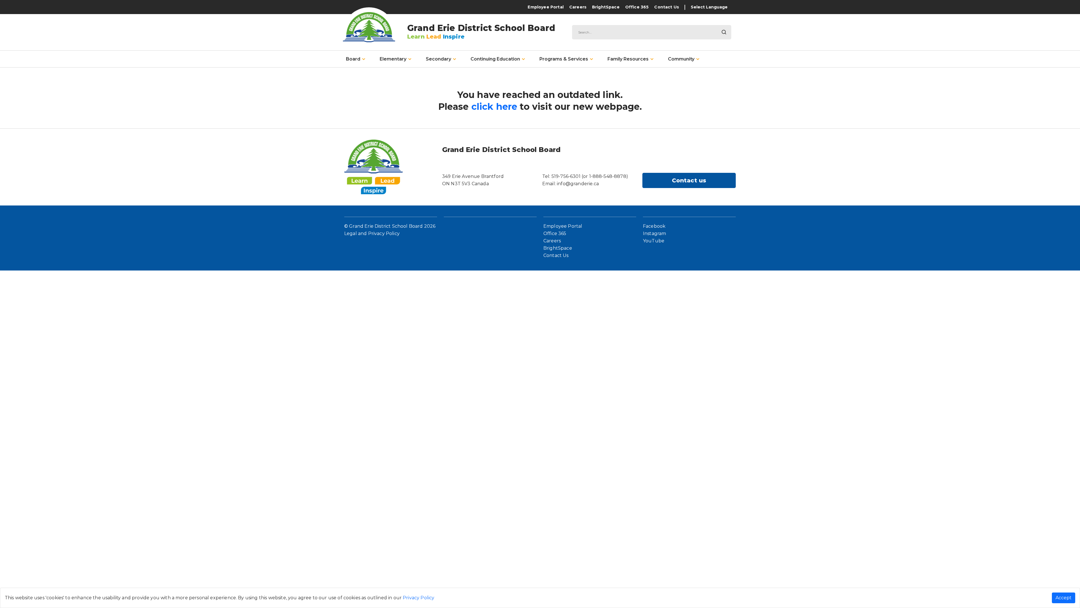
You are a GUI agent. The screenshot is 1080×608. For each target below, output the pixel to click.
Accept (1064, 597)
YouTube (653, 240)
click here (494, 106)
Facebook (654, 226)
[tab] (355, 59)
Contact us (689, 180)
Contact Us (666, 7)
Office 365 (637, 7)
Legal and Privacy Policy (372, 233)
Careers (577, 7)
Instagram (654, 233)
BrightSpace (606, 7)
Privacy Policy (418, 597)
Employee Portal (545, 7)
